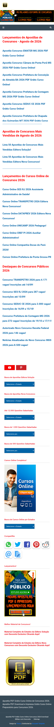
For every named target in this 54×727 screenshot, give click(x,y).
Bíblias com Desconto (23, 719)
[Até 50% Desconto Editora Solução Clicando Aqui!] (17, 16)
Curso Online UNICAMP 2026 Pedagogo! (24, 225)
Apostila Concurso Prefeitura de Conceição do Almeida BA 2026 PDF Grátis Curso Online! (26, 79)
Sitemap (37, 719)
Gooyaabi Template (38, 723)
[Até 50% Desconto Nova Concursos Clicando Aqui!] (44, 16)
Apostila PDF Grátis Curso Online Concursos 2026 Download (27, 717)
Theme (18, 723)
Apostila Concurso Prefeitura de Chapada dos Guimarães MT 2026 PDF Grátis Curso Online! (25, 121)
